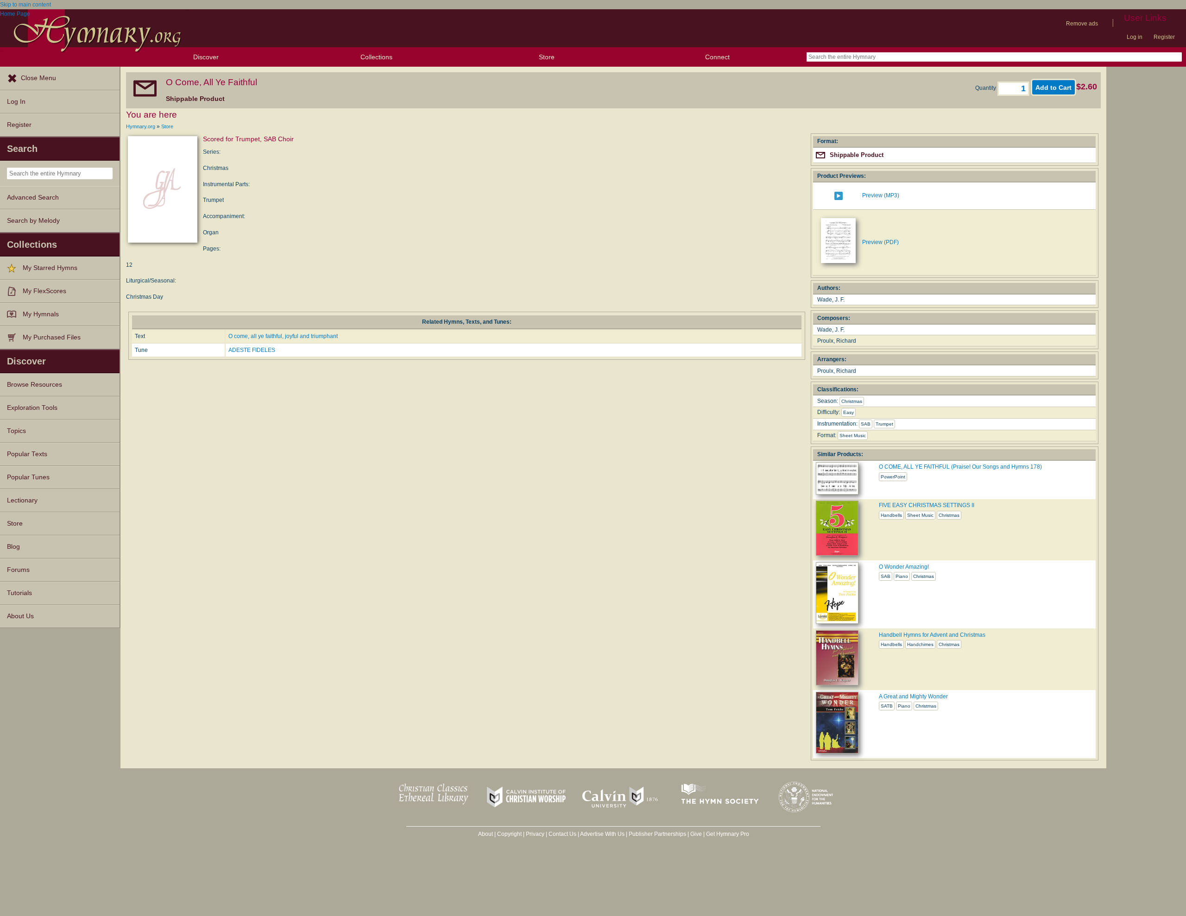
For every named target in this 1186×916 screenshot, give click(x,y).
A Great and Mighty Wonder (913, 696)
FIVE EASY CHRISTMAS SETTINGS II (926, 505)
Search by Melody (33, 220)
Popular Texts (27, 454)
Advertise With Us (602, 834)
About (485, 834)
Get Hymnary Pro (727, 834)
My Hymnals (41, 314)
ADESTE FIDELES (251, 350)
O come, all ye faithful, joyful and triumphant (283, 336)
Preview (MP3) (880, 195)
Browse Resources (34, 384)
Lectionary (22, 500)
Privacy (535, 834)
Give (696, 834)
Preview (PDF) (880, 242)
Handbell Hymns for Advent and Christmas (932, 635)
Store (547, 57)
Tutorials (19, 593)
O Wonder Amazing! (904, 567)
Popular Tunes (28, 477)
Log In (16, 101)
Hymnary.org (140, 126)
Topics (16, 430)
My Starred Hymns (50, 267)
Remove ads (1082, 23)
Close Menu (38, 78)
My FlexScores (44, 291)
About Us (20, 616)
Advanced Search (33, 197)
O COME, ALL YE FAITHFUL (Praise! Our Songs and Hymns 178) (960, 467)
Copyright (509, 834)
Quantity (986, 88)
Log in (1134, 37)
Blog (13, 546)
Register (1164, 37)
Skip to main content (25, 4)
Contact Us (562, 834)
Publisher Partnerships (657, 834)
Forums (18, 569)
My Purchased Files (52, 337)
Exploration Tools (32, 407)
